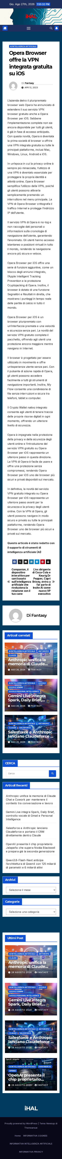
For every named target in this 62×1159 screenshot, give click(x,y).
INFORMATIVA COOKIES (35, 1135)
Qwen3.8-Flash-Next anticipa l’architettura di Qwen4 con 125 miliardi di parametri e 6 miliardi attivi (31, 863)
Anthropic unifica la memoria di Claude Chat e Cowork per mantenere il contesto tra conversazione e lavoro (31, 799)
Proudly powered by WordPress (21, 1123)
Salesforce (25, 728)
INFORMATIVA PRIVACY (31, 1151)
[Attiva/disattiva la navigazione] (28, 28)
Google (42, 683)
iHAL (31, 16)
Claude (12, 655)
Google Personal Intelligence (24, 691)
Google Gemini (16, 687)
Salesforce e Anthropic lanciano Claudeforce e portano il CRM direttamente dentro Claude (27, 831)
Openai (12, 1071)
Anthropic (43, 651)
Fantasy (29, 83)
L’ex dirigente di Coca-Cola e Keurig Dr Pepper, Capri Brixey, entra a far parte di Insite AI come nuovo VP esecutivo (41, 581)
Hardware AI (45, 1067)
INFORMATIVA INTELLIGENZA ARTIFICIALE (31, 1143)
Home (18, 1135)
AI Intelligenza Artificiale (23, 46)
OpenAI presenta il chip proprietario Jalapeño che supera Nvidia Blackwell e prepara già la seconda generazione (30, 847)
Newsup (50, 1123)
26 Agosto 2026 (21, 972)
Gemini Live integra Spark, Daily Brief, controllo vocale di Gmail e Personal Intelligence (30, 815)
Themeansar (30, 1127)
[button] (51, 28)
